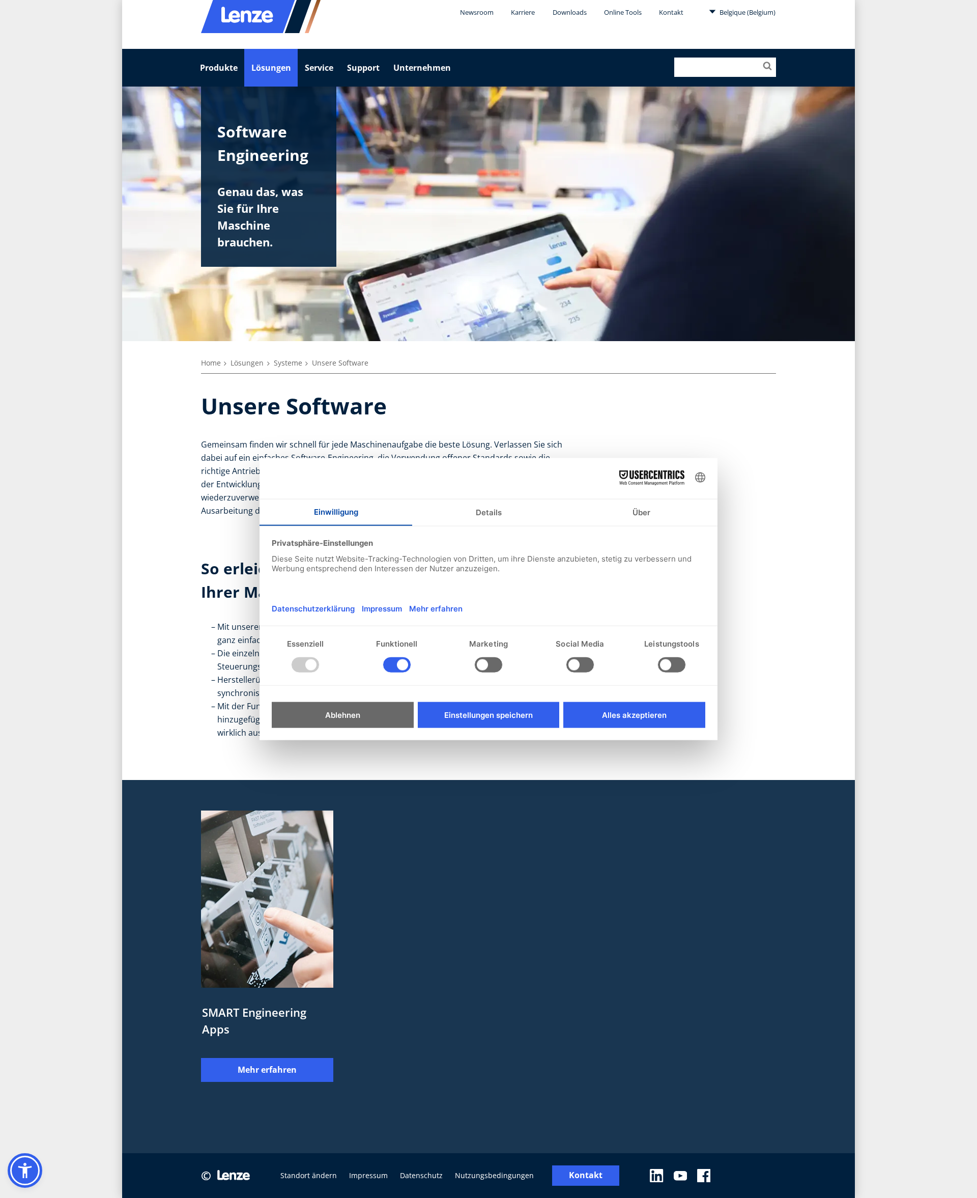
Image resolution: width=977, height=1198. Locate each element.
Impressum (368, 1175)
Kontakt (671, 12)
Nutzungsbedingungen (494, 1175)
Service (319, 67)
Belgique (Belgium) (746, 12)
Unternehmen (422, 67)
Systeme (288, 363)
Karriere (523, 12)
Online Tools (623, 12)
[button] (25, 1170)
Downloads (570, 12)
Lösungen (271, 67)
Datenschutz (421, 1175)
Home (211, 363)
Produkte (219, 67)
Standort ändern (308, 1175)
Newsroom (477, 12)
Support (363, 67)
